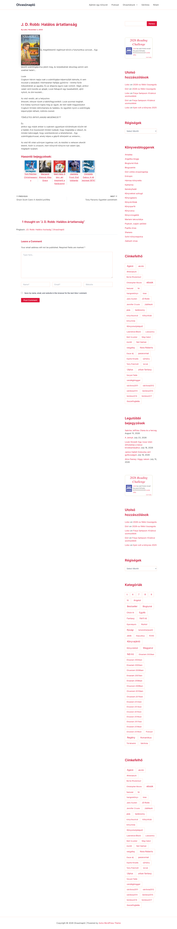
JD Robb (146, 299)
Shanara (128, 232)
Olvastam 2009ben (135, 686)
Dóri (127, 89)
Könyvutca (129, 210)
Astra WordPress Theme (110, 923)
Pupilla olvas (130, 228)
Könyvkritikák (131, 202)
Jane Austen (132, 299)
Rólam (156, 5)
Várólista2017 (146, 396)
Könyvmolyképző (135, 326)
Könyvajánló (133, 641)
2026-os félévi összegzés (145, 84)
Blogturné (147, 606)
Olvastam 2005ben (134, 665)
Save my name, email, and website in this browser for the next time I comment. (55, 293)
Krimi (151, 635)
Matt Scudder (132, 337)
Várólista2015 (147, 391)
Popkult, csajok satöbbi (135, 223)
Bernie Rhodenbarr (134, 277)
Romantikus (146, 737)
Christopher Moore (134, 283)
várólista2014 (132, 391)
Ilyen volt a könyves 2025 (145, 107)
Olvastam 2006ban (135, 670)
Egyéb (142, 612)
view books (148, 57)
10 (128, 600)
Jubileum (148, 304)
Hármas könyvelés (133, 180)
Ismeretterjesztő (145, 630)
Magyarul (148, 648)
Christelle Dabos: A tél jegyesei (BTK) (88, 177)
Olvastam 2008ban (134, 681)
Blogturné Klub (131, 163)
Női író (130, 654)
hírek (145, 293)
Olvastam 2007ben (134, 676)
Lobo (134, 48)
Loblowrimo (149, 332)
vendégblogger (133, 380)
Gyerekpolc (131, 624)
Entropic (129, 176)
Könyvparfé (130, 206)
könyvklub (147, 315)
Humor (144, 624)
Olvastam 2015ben (134, 712)
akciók (141, 266)
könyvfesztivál (132, 316)
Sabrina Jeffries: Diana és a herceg (141, 430)
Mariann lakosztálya (134, 219)
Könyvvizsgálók (132, 215)
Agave (130, 266)
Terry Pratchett (133, 364)
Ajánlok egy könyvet (98, 5)
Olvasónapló (25, 5)
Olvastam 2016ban (134, 717)
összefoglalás (133, 401)
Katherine (129, 185)
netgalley (131, 347)
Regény (131, 737)
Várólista (145, 5)
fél (139, 288)
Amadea (128, 154)
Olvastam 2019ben (134, 732)
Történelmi (131, 743)
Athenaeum (132, 272)
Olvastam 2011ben (135, 697)
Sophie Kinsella (132, 359)
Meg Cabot (146, 337)
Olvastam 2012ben (134, 702)
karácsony (140, 310)
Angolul (137, 600)
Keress (152, 23)
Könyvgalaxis (131, 198)
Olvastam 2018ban (134, 727)
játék (128, 310)
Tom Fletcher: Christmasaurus (30, 177)
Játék (129, 636)
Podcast (115, 5)
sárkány (146, 359)
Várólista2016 (132, 396)
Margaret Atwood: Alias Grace (45, 177)
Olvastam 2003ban (146, 654)
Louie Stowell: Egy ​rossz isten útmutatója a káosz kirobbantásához (138, 445)
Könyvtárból (132, 648)
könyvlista (131, 321)
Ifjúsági (130, 630)
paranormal (143, 353)
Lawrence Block (134, 332)
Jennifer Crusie (133, 304)
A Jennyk (129, 437)
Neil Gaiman (141, 342)
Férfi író (143, 618)
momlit (129, 342)
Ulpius (130, 369)
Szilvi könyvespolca (134, 236)
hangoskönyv (132, 293)
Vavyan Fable (132, 375)
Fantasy (130, 618)
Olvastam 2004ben (134, 660)
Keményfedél (131, 189)
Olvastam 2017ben (134, 722)
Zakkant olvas (131, 241)
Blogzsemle (130, 167)
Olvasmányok (129, 5)
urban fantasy (145, 369)
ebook (150, 282)
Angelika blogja (132, 159)
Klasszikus (140, 636)
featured (130, 288)
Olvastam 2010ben (135, 691)
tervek (145, 364)
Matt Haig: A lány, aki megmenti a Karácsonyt (59, 179)
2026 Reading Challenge (139, 42)
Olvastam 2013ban (134, 707)
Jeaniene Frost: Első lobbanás (74, 177)
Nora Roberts (146, 347)
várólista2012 (148, 386)
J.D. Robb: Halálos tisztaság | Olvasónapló (45, 229)
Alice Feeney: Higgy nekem (137, 459)
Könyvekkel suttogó (134, 193)
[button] (136, 5)
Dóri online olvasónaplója (136, 172)
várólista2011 (132, 385)
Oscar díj (130, 353)
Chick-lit (130, 612)
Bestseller (132, 606)
